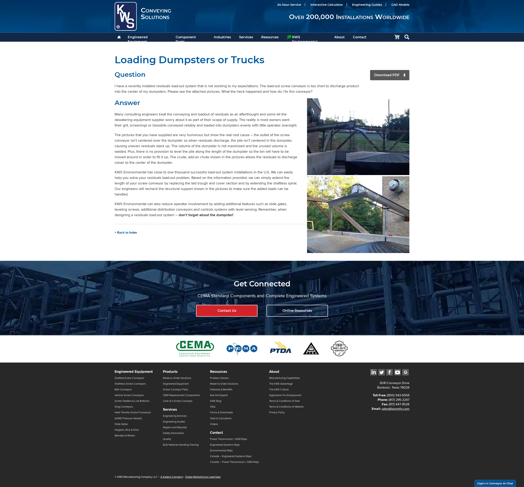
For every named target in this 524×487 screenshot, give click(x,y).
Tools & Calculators (221, 418)
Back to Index (127, 232)
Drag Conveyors (124, 407)
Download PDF (387, 75)
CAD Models (400, 5)
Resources (270, 37)
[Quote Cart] (395, 37)
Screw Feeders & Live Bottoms (132, 401)
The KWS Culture (279, 389)
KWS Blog (215, 401)
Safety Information (173, 433)
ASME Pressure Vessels (128, 418)
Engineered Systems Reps (225, 445)
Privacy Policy (277, 412)
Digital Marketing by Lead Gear (203, 477)
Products (170, 371)
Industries (222, 37)
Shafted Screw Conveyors (129, 378)
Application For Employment (285, 395)
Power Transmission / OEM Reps (228, 439)
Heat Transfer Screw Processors (133, 412)
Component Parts (186, 38)
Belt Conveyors (123, 389)
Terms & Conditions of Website (286, 407)
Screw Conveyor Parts (175, 389)
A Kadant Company (171, 477)
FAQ (212, 407)
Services (246, 37)
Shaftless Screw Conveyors (130, 384)
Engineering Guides (367, 5)
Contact (359, 37)
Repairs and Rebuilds (175, 427)
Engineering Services (175, 416)
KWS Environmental (304, 38)
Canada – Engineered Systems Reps (231, 456)
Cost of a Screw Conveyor (177, 401)
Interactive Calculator (327, 5)
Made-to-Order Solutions (177, 378)
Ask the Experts (219, 395)
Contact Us (227, 311)
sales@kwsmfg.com (395, 408)
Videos (214, 424)
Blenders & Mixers (125, 435)
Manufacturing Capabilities (284, 378)
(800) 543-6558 (398, 395)
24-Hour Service (289, 5)
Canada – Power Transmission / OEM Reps (234, 462)
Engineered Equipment (138, 38)
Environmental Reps (221, 450)
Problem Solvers (219, 378)
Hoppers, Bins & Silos (127, 430)
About (339, 37)
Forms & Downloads (221, 412)
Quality (167, 439)
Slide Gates (121, 424)
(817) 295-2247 (399, 399)
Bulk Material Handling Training (181, 445)
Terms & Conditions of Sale (284, 401)
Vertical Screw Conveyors (129, 395)
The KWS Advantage (281, 384)
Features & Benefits (221, 389)
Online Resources (297, 311)
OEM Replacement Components (181, 395)
